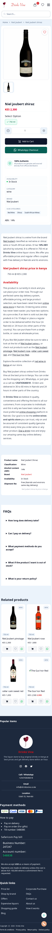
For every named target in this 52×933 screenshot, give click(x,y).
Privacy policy (21, 930)
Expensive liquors (10, 903)
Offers (4, 898)
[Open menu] (48, 4)
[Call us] (44, 924)
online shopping (27, 411)
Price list (5, 888)
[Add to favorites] (15, 649)
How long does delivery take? (23, 520)
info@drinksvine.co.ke (26, 787)
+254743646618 (26, 778)
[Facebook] (26, 766)
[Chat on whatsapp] (44, 915)
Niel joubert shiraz (33, 22)
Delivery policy (44, 930)
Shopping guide (9, 908)
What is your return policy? (22, 578)
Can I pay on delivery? (19, 533)
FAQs (28, 893)
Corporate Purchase (36, 888)
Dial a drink (24, 430)
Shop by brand (8, 893)
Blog (3, 913)
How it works (32, 908)
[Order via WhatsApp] (21, 649)
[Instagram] (21, 766)
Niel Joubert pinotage (13, 638)
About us (30, 903)
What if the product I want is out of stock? (26, 564)
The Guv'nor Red (20, 354)
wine (9, 191)
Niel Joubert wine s (30, 343)
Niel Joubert (16, 22)
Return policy (32, 930)
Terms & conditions (7, 930)
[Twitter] (31, 766)
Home (5, 22)
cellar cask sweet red (12, 691)
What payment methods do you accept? (24, 548)
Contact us (31, 898)
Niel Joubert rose (21, 351)
